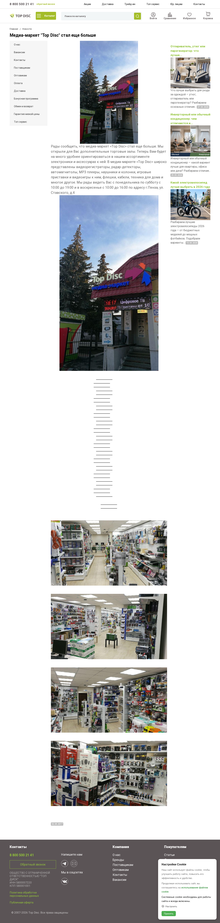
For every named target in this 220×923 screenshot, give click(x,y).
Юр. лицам (176, 4)
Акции (87, 4)
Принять (168, 913)
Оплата (18, 83)
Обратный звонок (33, 864)
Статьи (169, 855)
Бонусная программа (26, 98)
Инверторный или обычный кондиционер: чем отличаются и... (190, 119)
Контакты (199, 4)
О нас (17, 44)
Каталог (49, 15)
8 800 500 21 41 (22, 4)
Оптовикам (20, 75)
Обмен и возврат (23, 106)
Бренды (118, 860)
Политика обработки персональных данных (24, 894)
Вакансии (19, 52)
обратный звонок (45, 4)
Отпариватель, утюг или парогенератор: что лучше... (187, 51)
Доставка (107, 4)
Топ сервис (153, 4)
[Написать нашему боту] (64, 863)
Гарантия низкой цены (27, 114)
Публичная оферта (21, 902)
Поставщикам (22, 67)
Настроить (171, 906)
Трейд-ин (129, 4)
